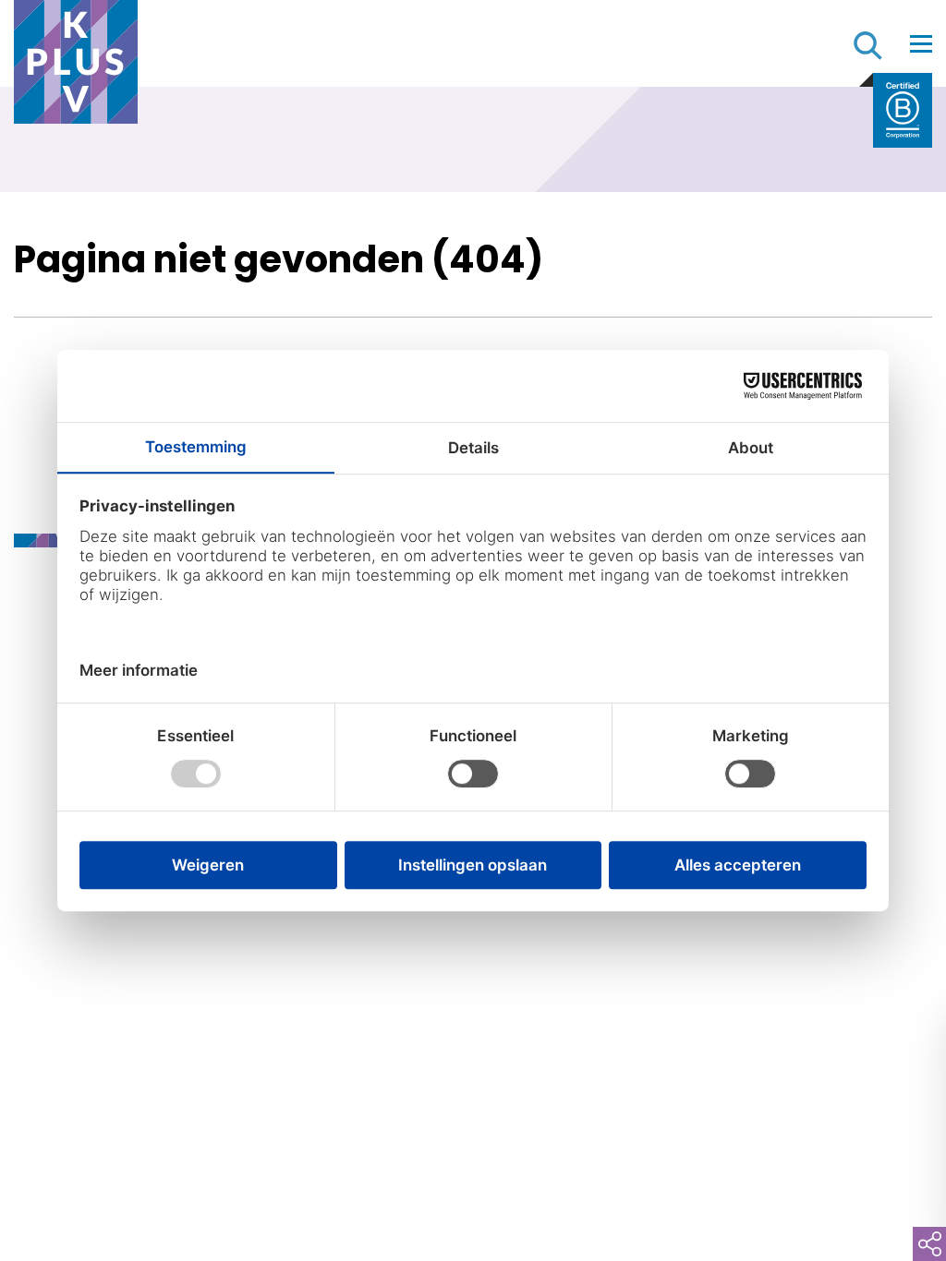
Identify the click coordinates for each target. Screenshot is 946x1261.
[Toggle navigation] (921, 43)
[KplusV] (76, 66)
